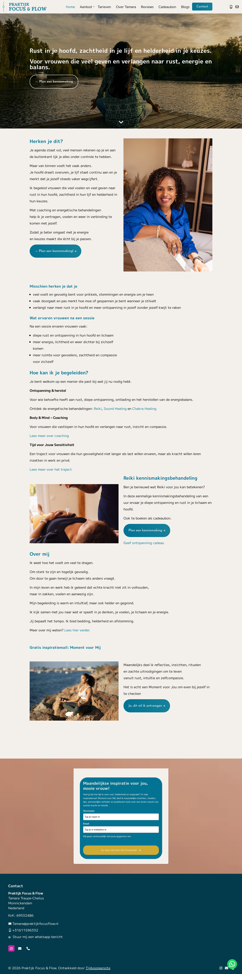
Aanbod (86, 6)
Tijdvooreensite (98, 967)
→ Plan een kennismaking (54, 81)
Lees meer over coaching (49, 435)
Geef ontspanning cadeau (143, 542)
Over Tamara (126, 6)
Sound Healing (115, 408)
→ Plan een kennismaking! (54, 251)
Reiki (98, 408)
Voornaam (88, 811)
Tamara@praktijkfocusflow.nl (35, 923)
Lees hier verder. (77, 630)
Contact (202, 6)
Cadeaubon (167, 6)
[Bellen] (28, 948)
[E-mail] (20, 948)
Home (70, 6)
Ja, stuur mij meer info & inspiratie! (119, 850)
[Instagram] (11, 948)
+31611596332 (25, 930)
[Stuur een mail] (237, 6)
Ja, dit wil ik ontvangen (145, 705)
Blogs (185, 6)
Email (86, 823)
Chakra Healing (144, 408)
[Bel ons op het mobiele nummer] (231, 6)
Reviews (147, 6)
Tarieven (104, 6)
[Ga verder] (121, 122)
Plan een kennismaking (145, 530)
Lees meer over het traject (51, 469)
